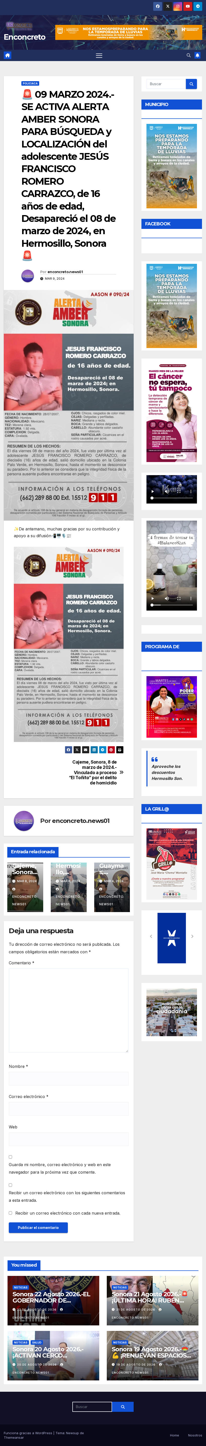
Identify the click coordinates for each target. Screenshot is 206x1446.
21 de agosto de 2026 (136, 1309)
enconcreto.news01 (65, 272)
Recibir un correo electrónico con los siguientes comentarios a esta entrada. (67, 1196)
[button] (189, 55)
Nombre (18, 1066)
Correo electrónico (28, 1096)
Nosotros (195, 1435)
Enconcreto (24, 37)
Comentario (21, 962)
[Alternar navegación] (99, 55)
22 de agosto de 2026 (37, 1309)
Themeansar (14, 1437)
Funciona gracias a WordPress (28, 1433)
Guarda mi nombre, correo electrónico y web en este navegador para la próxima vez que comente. (60, 1168)
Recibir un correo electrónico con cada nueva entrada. (67, 1213)
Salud (36, 1342)
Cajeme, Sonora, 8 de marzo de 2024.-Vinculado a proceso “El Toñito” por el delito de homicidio (93, 772)
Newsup (72, 1433)
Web (13, 1126)
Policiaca (30, 83)
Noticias (20, 1287)
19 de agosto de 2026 (136, 1364)
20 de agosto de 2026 (37, 1364)
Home (174, 1435)
